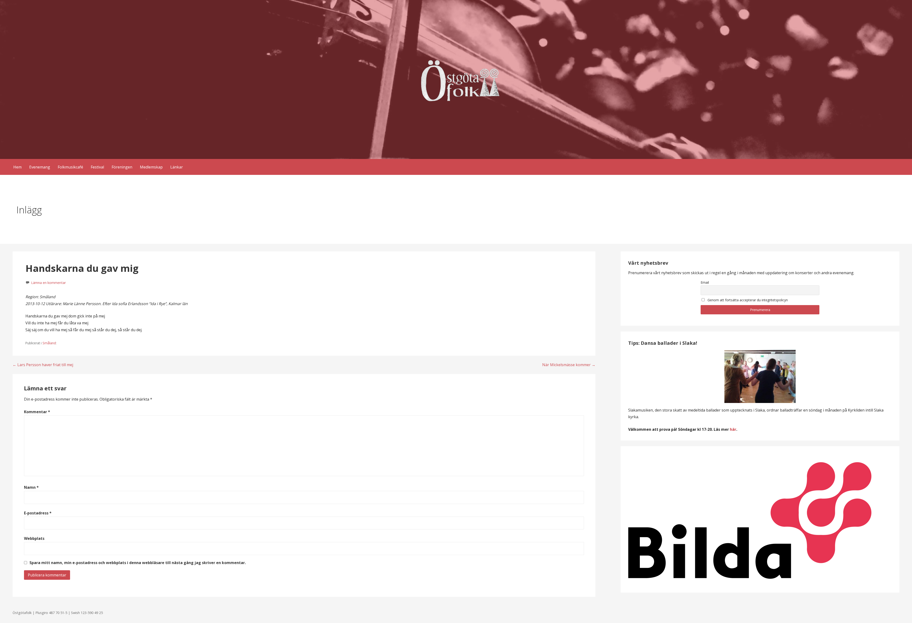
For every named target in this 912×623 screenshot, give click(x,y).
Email (705, 282)
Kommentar (37, 411)
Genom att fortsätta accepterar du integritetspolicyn (747, 300)
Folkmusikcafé (70, 167)
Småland (49, 343)
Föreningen (122, 167)
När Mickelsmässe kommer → (568, 364)
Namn (31, 487)
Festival (97, 167)
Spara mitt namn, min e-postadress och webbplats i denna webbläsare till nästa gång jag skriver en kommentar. (137, 563)
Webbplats (34, 538)
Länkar (176, 167)
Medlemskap (151, 167)
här (733, 429)
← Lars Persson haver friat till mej (43, 364)
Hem (17, 167)
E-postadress (38, 513)
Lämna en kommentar (48, 282)
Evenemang (39, 167)
